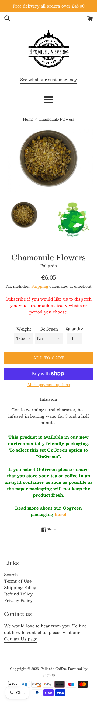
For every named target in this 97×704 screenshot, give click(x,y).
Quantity (74, 329)
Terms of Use (18, 580)
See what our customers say (48, 79)
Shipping (39, 286)
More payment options (48, 385)
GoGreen (49, 329)
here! (60, 514)
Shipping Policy (20, 587)
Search (11, 574)
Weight (23, 329)
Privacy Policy (18, 600)
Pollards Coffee (53, 668)
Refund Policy (18, 593)
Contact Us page (20, 638)
